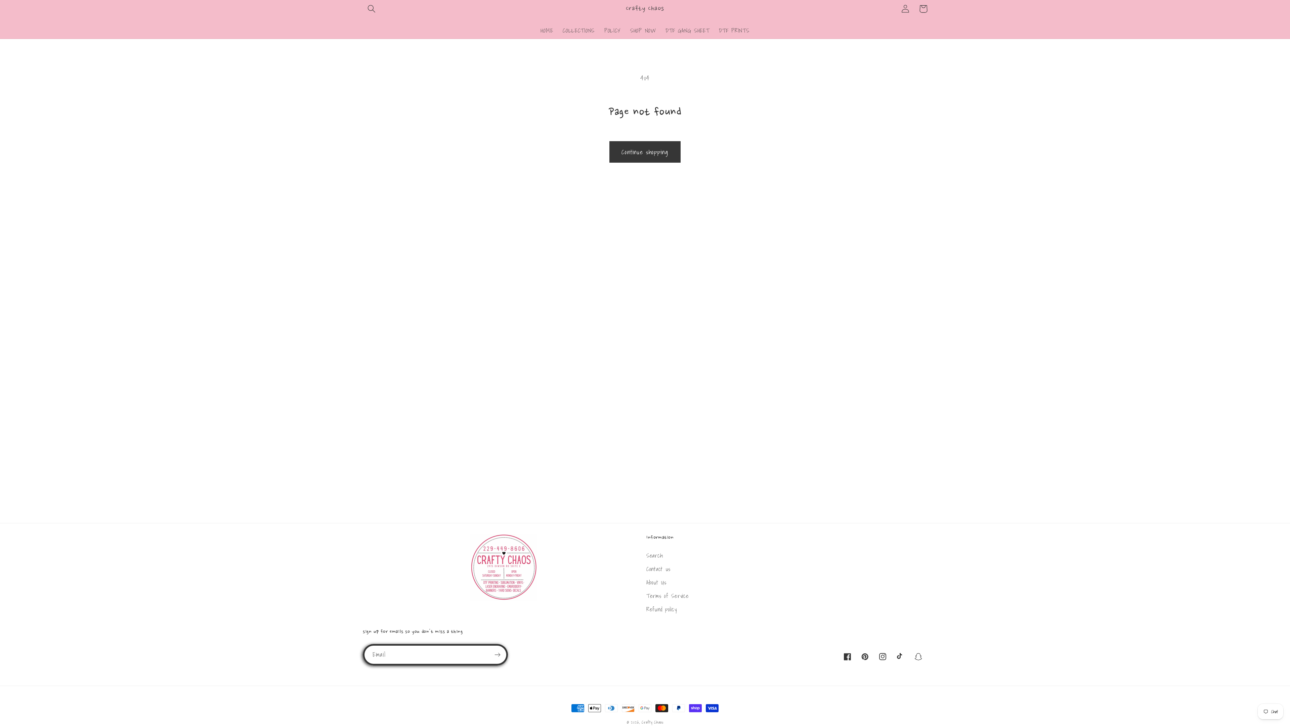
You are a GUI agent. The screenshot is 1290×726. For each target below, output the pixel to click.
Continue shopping (644, 152)
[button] (372, 9)
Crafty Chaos (652, 722)
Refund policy (661, 609)
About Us (656, 582)
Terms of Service (667, 595)
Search (654, 555)
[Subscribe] (497, 655)
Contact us (658, 568)
